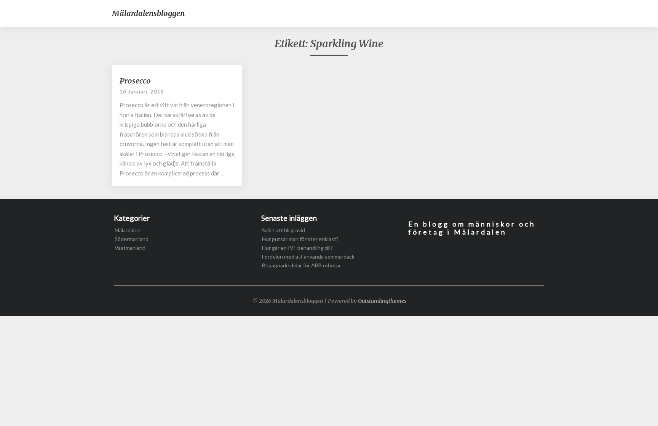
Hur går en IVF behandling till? (297, 247)
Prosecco (135, 80)
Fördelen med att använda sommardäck (308, 256)
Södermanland (132, 239)
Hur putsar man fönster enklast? (300, 239)
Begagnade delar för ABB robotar (301, 265)
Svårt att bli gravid (283, 230)
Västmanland (130, 247)
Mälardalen (128, 230)
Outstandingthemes (382, 300)
